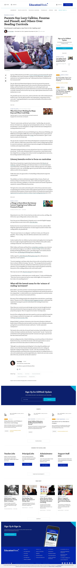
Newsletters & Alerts (52, 553)
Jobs (56, 10)
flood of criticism (27, 272)
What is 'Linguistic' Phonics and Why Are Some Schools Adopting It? (64, 500)
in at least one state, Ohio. (21, 318)
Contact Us (38, 549)
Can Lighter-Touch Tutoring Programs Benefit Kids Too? (61, 60)
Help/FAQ (37, 553)
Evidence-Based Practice (22, 376)
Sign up (49, 399)
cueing (31, 135)
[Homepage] (38, 4)
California (12, 165)
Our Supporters (26, 557)
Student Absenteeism (60, 419)
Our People (26, 555)
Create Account (10, 534)
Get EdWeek (50, 549)
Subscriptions (50, 551)
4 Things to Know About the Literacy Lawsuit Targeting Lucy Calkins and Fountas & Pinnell (23, 205)
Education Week (27, 363)
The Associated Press (8, 508)
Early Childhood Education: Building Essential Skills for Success (35, 423)
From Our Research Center (25, 108)
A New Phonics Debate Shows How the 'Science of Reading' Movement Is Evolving (46, 500)
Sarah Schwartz (59, 63)
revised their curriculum (38, 247)
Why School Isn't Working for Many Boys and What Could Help (23, 112)
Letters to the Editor (40, 551)
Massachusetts (32, 376)
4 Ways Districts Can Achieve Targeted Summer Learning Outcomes (63, 92)
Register (54, 431)
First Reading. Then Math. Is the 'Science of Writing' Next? (28, 500)
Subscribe (68, 4)
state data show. (34, 222)
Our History (26, 553)
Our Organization (27, 551)
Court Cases (27, 373)
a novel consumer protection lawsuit (38, 74)
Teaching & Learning (34, 10)
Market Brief (62, 10)
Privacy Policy (46, 563)
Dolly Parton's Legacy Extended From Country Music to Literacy (10, 500)
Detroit (44, 163)
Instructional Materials (36, 373)
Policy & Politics (22, 10)
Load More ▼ (38, 518)
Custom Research (63, 559)
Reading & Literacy (60, 56)
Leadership (13, 10)
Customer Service (39, 555)
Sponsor (62, 88)
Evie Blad (11, 31)
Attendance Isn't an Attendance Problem (60, 422)
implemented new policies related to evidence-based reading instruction (27, 193)
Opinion (51, 10)
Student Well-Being (14, 108)
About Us (25, 549)
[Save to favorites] (5, 78)
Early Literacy (20, 373)
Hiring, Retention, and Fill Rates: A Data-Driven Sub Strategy (13, 422)
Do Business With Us (64, 549)
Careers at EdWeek (27, 559)
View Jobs (8, 464)
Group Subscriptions (52, 555)
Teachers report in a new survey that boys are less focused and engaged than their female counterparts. (24, 116)
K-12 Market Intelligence (64, 557)
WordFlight (66, 82)
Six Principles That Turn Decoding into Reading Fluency (63, 79)
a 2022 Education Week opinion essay (28, 256)
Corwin (66, 431)
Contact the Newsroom (40, 557)
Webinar (11, 419)
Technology (44, 10)
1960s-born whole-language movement (33, 300)
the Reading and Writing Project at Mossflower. (29, 252)
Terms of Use (38, 563)
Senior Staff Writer (20, 363)
